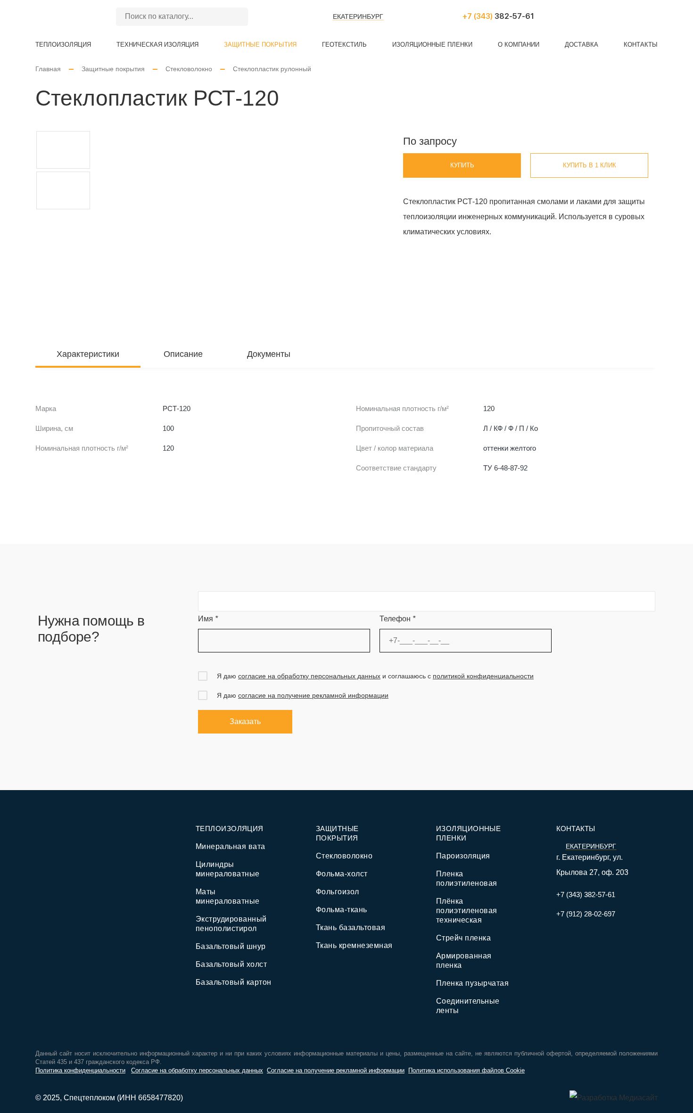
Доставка (581, 44)
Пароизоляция (463, 856)
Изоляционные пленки (432, 44)
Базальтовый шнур (231, 946)
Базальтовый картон (234, 982)
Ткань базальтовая (350, 927)
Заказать (245, 721)
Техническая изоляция (157, 44)
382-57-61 (498, 16)
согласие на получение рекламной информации (313, 695)
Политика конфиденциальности (80, 1070)
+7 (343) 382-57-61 (585, 894)
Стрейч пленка (463, 938)
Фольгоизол (337, 892)
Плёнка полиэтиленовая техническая (466, 910)
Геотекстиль (344, 44)
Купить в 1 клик (589, 165)
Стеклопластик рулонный (272, 69)
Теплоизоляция (63, 44)
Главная (48, 69)
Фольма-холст (342, 874)
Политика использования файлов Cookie (466, 1070)
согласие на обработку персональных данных (309, 676)
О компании (518, 44)
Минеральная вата (230, 846)
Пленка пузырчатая (472, 983)
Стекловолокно (188, 69)
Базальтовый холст (231, 964)
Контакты (641, 44)
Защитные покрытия (260, 44)
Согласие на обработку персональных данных (197, 1070)
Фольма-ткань (341, 910)
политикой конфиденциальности (483, 676)
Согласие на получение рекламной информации (335, 1070)
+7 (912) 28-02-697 (585, 914)
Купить (462, 165)
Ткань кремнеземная (354, 945)
